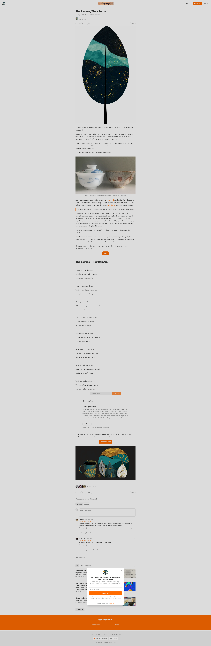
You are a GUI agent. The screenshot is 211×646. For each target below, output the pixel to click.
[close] (121, 570)
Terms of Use (113, 597)
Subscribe (105, 593)
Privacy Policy (118, 598)
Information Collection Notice (105, 598)
